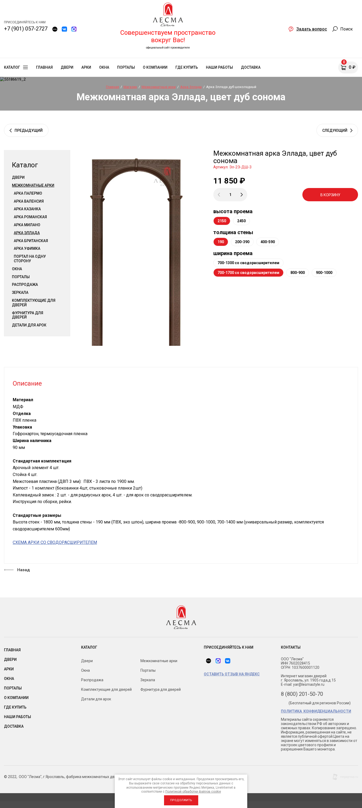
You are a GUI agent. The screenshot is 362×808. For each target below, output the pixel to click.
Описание (27, 383)
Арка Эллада (27, 233)
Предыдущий (29, 130)
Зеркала (20, 292)
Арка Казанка (27, 209)
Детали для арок (29, 325)
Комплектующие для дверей (33, 302)
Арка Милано (27, 225)
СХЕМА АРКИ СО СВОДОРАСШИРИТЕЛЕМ (55, 542)
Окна (17, 269)
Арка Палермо (28, 193)
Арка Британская (31, 241)
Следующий (334, 130)
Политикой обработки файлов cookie (193, 791)
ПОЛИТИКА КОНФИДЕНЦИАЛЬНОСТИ (316, 711)
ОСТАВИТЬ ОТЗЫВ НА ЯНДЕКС (232, 674)
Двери (18, 177)
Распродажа (25, 284)
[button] (307, 29)
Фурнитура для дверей (27, 315)
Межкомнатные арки (33, 185)
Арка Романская (30, 217)
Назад (23, 569)
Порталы (21, 277)
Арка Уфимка (27, 248)
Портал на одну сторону (30, 258)
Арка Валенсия (29, 201)
